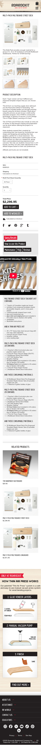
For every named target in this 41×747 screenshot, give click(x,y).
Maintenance (10, 249)
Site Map (29, 735)
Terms (20, 735)
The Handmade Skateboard (12, 481)
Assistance (7, 704)
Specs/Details (10, 237)
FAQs (19, 249)
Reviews (27, 249)
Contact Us (7, 714)
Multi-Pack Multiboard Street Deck (16, 518)
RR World (6, 709)
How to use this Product (15, 243)
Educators (7, 720)
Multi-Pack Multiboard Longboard (15, 555)
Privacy (11, 735)
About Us (6, 699)
